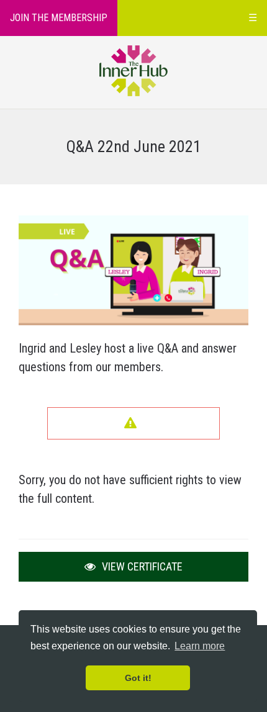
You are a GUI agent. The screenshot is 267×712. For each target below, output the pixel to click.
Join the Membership (58, 18)
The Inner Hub (133, 70)
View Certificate (141, 566)
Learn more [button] (199, 646)
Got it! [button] (138, 678)
